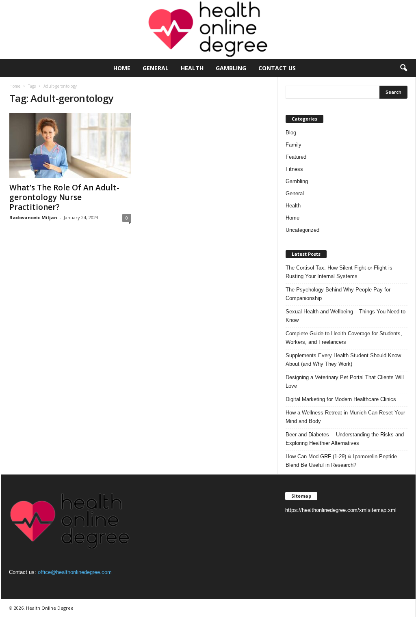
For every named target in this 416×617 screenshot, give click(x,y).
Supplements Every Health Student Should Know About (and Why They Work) (343, 359)
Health (192, 68)
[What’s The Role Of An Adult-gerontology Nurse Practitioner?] (70, 145)
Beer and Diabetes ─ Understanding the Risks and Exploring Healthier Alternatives (345, 438)
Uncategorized (302, 230)
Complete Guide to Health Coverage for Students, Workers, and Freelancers (344, 337)
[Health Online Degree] (208, 29)
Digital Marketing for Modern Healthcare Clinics (341, 399)
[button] (403, 68)
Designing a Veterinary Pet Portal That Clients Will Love (345, 381)
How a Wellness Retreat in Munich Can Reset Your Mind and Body (345, 417)
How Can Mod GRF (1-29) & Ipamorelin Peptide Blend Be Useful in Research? (341, 460)
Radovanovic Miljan (33, 217)
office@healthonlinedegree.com (75, 572)
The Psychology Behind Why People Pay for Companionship (338, 294)
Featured (296, 157)
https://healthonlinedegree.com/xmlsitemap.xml (340, 510)
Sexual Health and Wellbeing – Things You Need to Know (345, 315)
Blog (291, 132)
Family (293, 145)
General (156, 68)
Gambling (231, 68)
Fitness (294, 169)
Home (121, 68)
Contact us (277, 68)
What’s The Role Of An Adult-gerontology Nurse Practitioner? (64, 197)
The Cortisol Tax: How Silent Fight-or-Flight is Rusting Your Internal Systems (339, 272)
